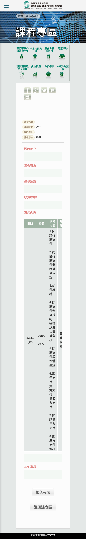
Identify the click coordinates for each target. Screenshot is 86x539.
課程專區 (31, 16)
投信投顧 (36, 66)
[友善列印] (27, 96)
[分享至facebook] (27, 90)
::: (1, 44)
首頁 (20, 16)
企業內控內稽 (36, 50)
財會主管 (49, 50)
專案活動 (63, 48)
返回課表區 (43, 507)
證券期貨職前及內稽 (23, 68)
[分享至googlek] (36, 90)
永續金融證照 (63, 68)
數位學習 (49, 66)
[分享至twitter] (44, 90)
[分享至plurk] (52, 90)
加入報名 (43, 492)
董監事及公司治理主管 (23, 50)
